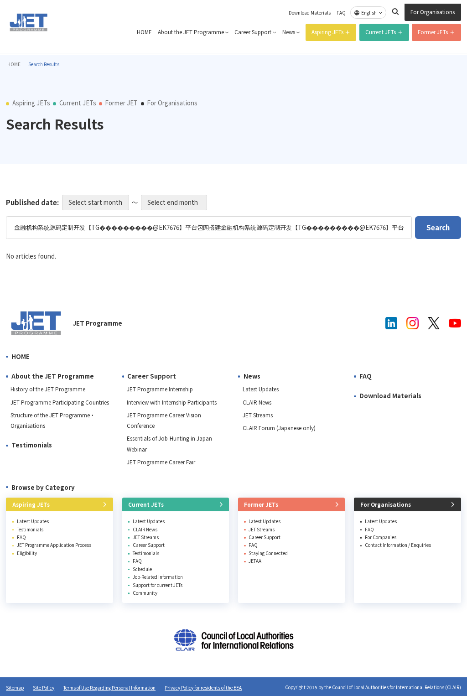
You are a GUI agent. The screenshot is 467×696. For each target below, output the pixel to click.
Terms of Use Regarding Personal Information (109, 687)
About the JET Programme (191, 32)
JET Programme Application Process (54, 544)
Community (145, 592)
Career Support (252, 32)
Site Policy (43, 687)
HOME (144, 32)
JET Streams (258, 415)
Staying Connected (268, 553)
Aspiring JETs (327, 32)
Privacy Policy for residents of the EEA (203, 687)
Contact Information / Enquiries (398, 544)
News (288, 32)
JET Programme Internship (160, 389)
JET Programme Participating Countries (59, 402)
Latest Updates (261, 389)
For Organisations (432, 12)
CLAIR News (257, 402)
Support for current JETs (157, 585)
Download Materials (310, 13)
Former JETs (433, 32)
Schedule (142, 569)
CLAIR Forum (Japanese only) (279, 427)
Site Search (395, 11)
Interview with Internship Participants (172, 402)
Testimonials (31, 445)
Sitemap (15, 687)
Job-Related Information (158, 576)
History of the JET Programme (47, 389)
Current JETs (380, 32)
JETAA (255, 560)
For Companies (380, 537)
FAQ (341, 13)
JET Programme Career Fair (161, 462)
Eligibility (27, 553)
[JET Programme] (36, 323)
